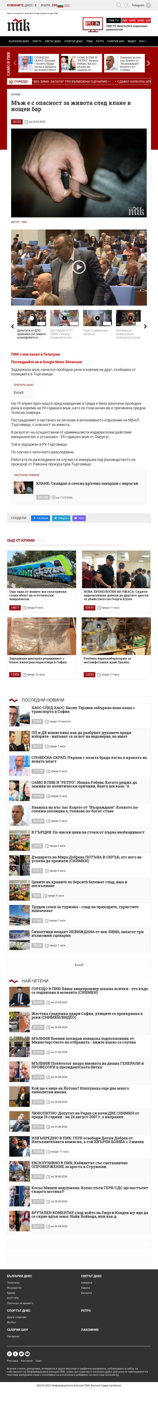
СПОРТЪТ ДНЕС (73, 41)
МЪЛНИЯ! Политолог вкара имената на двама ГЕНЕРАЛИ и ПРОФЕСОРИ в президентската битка (87, 1065)
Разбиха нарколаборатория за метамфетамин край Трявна (107, 660)
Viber (81, 518)
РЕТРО (100, 41)
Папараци (13, 1336)
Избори (144, 41)
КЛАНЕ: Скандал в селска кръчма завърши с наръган (87, 483)
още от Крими (21, 540)
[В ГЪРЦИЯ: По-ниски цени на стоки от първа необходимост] (19, 840)
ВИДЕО (132, 41)
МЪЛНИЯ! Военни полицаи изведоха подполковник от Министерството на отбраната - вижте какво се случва (83, 1041)
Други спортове (16, 1317)
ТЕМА (89, 41)
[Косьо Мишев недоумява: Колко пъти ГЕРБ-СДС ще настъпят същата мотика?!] (19, 1196)
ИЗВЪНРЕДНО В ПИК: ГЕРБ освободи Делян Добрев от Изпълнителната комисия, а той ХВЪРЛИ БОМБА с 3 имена (87, 1140)
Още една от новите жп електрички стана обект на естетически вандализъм (37, 595)
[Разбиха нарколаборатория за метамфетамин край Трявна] (116, 636)
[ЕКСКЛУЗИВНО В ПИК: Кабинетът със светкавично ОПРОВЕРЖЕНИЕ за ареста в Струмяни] (19, 1171)
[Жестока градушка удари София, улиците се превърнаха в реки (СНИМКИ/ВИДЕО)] (19, 1022)
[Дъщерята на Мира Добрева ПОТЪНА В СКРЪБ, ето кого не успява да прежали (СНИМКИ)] (19, 865)
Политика (13, 1282)
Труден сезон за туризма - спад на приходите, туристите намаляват (84, 909)
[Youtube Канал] (27, 1353)
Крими (15, 94)
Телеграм (51, 354)
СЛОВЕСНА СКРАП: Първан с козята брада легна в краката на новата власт (89, 760)
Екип (39, 1360)
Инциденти (14, 1287)
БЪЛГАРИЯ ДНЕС (19, 41)
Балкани (86, 1292)
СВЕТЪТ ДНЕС (53, 41)
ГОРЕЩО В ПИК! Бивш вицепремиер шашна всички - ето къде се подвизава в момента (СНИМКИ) (89, 991)
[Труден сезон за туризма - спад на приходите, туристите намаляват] (19, 915)
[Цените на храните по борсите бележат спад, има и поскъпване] (19, 890)
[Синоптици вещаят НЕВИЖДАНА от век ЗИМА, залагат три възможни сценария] (19, 940)
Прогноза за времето (20, 1303)
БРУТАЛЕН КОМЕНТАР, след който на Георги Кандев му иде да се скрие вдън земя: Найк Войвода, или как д (89, 1215)
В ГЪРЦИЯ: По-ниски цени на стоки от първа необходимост (87, 832)
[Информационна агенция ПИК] (18, 24)
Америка (86, 1282)
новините (15, 5)
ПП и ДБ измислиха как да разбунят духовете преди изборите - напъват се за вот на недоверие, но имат (81, 735)
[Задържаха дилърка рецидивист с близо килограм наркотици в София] (41, 636)
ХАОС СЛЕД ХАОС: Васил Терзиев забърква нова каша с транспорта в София (83, 710)
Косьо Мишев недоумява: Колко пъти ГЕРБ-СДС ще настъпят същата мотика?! (89, 1190)
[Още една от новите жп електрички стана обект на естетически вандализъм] (41, 569)
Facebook (42, 518)
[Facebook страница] (15, 1353)
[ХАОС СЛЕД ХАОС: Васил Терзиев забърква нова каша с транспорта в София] (19, 716)
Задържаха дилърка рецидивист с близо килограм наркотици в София (38, 660)
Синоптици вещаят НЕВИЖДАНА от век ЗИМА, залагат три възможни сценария (87, 934)
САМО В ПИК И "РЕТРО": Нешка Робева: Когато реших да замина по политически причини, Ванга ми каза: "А (84, 784)
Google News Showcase (62, 362)
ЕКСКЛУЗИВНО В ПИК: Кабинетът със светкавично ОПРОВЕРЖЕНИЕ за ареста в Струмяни (79, 1165)
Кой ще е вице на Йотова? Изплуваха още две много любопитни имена (80, 1090)
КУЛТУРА (13, 1298)
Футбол (11, 1322)
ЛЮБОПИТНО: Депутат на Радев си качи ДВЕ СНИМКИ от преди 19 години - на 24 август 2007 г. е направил (85, 1115)
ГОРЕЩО (21, 81)
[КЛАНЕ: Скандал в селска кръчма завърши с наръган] (23, 487)
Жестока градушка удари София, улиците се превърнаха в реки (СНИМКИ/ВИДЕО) (87, 1016)
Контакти (27, 1360)
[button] (148, 63)
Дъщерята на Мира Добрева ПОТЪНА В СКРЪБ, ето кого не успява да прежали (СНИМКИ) (86, 859)
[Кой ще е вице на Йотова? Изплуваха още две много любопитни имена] (19, 1096)
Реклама (12, 1360)
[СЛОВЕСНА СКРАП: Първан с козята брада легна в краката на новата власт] (19, 766)
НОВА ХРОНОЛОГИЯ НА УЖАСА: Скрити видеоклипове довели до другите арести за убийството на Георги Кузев (116, 595)
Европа (85, 1287)
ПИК (24, 222)
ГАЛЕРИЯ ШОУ (115, 41)
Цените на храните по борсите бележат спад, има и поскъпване (79, 884)
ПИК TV (37, 41)
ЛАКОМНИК (90, 1330)
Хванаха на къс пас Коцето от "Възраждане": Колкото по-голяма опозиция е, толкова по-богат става (85, 809)
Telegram (63, 518)
